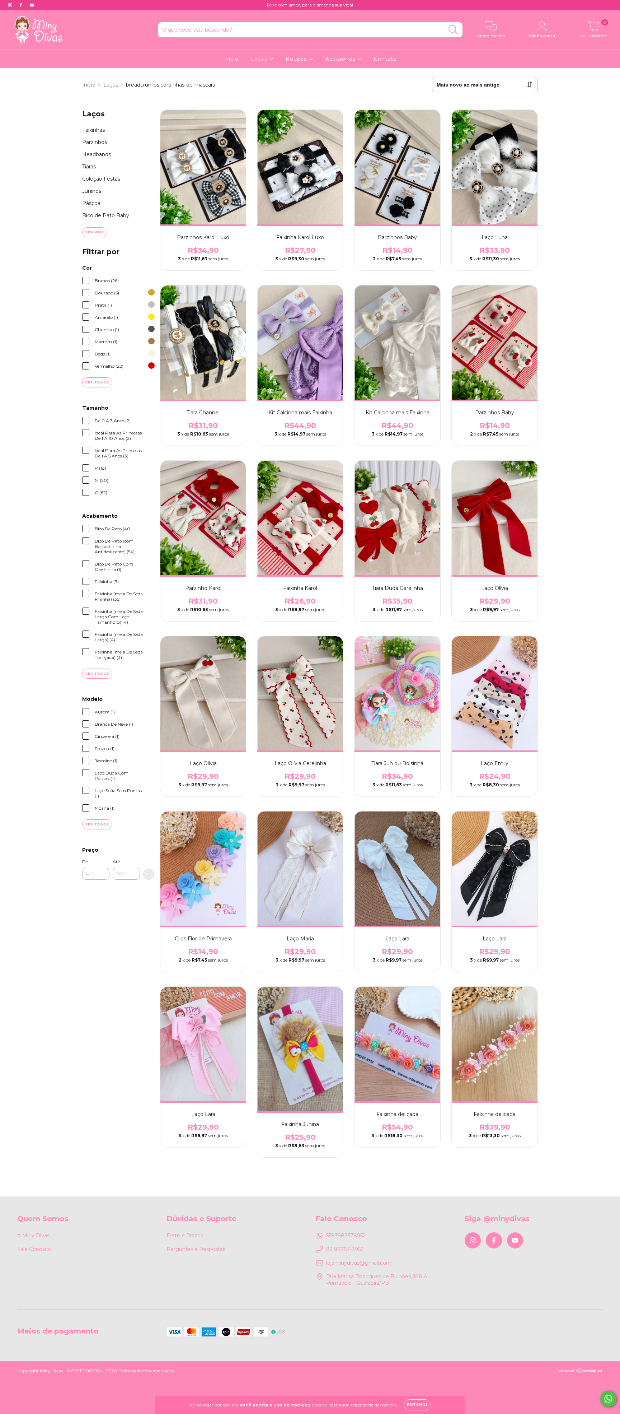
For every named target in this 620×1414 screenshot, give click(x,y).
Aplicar (148, 874)
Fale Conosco (34, 1249)
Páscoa (91, 203)
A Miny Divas (33, 1235)
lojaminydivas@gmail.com (358, 1263)
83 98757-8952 (344, 1249)
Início (231, 59)
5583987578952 (346, 1235)
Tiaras (89, 166)
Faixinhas (93, 130)
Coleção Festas (101, 179)
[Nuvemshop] (580, 1371)
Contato (385, 59)
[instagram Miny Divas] (10, 5)
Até (116, 861)
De (85, 861)
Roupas (297, 59)
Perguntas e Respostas (195, 1249)
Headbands (96, 154)
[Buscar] (453, 30)
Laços (260, 59)
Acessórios (341, 59)
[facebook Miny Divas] (21, 5)
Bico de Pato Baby (105, 215)
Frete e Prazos (184, 1235)
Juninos (91, 191)
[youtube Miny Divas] (32, 5)
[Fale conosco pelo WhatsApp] (608, 1399)
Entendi (417, 1405)
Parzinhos (94, 142)
